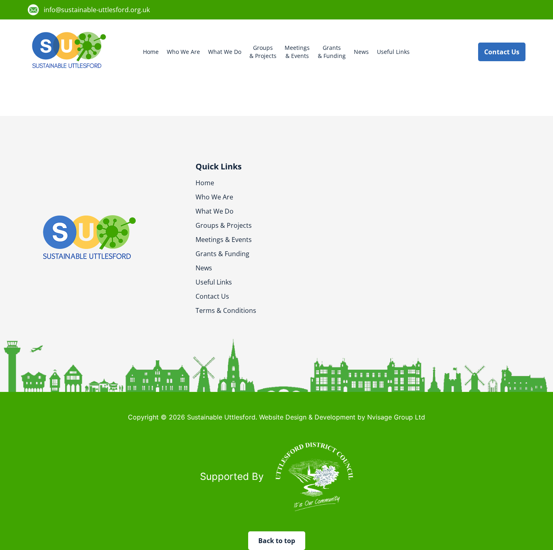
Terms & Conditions (226, 310)
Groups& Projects (262, 52)
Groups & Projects (224, 225)
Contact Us (212, 296)
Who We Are (183, 52)
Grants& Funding (332, 52)
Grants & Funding (222, 254)
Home (151, 52)
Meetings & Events (224, 239)
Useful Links (393, 52)
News (361, 52)
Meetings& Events (297, 52)
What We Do (224, 52)
